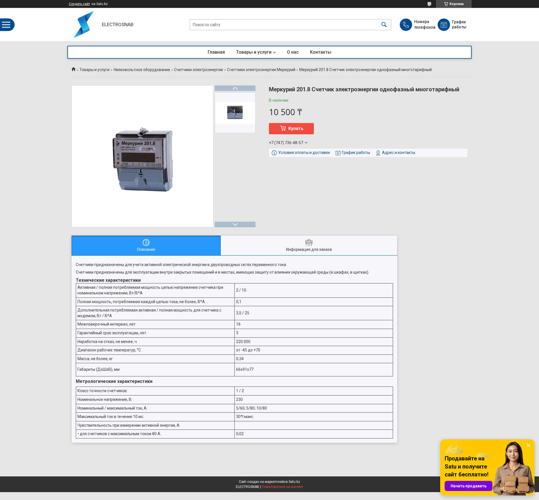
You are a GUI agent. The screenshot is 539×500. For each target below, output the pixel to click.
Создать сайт (79, 4)
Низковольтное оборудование (142, 69)
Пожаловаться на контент (282, 487)
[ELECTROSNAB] (83, 24)
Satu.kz (294, 482)
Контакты (320, 52)
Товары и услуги (253, 52)
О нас (293, 52)
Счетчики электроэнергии (198, 69)
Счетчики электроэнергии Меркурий (261, 69)
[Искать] (384, 24)
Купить (295, 128)
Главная (216, 52)
